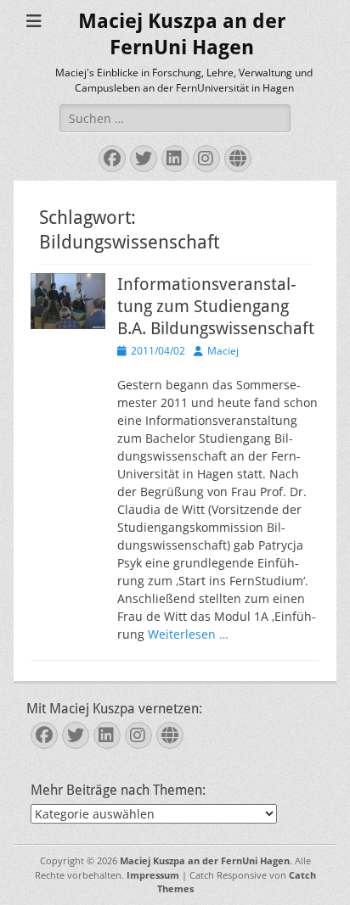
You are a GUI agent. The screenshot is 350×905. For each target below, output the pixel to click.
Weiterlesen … (188, 634)
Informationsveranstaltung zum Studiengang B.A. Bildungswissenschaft (215, 306)
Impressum (153, 875)
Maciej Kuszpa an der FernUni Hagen (205, 860)
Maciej (223, 351)
